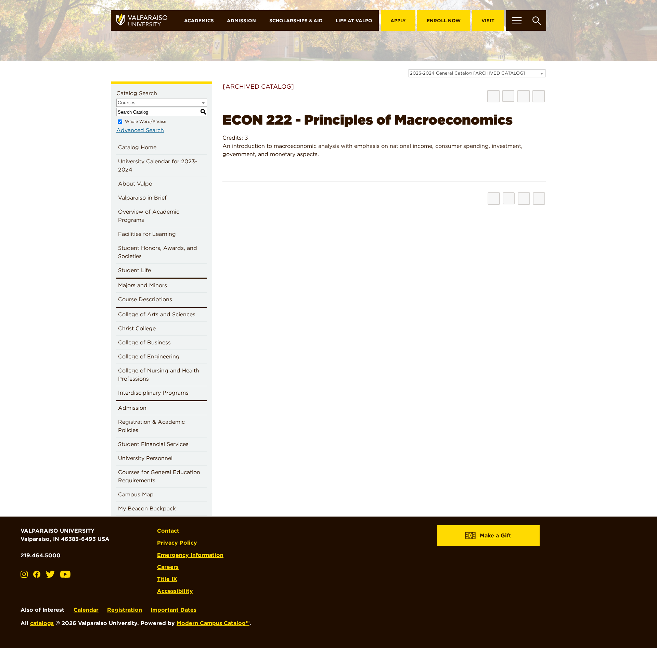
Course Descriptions (145, 299)
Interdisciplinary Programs (153, 393)
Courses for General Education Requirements (159, 476)
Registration (124, 610)
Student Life (134, 270)
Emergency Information (190, 555)
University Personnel (145, 458)
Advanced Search (140, 130)
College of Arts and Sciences (156, 314)
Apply (398, 20)
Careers (168, 567)
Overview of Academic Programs (148, 215)
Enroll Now (444, 20)
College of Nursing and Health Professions (158, 374)
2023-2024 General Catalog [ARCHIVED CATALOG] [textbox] (467, 73)
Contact (168, 531)
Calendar (86, 610)
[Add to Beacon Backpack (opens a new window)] (493, 96)
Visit (487, 20)
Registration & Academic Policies (151, 426)
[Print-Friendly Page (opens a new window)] (523, 96)
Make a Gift (494, 535)
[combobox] (477, 73)
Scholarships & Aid (296, 20)
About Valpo (135, 183)
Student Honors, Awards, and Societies (157, 252)
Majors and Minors (142, 285)
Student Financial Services (153, 444)
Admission (241, 20)
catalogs (42, 623)
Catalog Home (137, 147)
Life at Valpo (354, 20)
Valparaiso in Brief (142, 197)
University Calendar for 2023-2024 (157, 165)
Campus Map (136, 494)
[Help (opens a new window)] (538, 96)
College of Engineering (149, 356)
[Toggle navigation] (516, 20)
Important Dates (173, 610)
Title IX (167, 579)
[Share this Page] (508, 96)
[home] (144, 20)
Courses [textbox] (126, 102)
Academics (199, 20)
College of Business (144, 342)
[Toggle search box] (536, 20)
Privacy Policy (177, 542)
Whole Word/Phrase (145, 121)
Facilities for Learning (147, 234)
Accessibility (175, 591)
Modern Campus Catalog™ (213, 623)
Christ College (137, 328)
